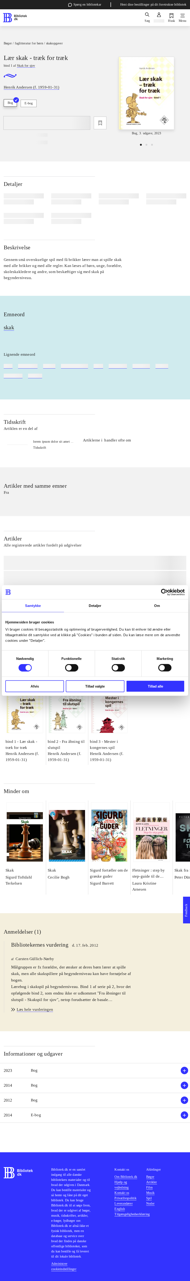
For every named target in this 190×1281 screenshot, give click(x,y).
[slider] (146, 96)
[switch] (71, 667)
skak (9, 327)
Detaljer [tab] (95, 605)
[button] (95, 1070)
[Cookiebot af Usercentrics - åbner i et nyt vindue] (164, 592)
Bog (10, 103)
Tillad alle (155, 686)
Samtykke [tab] (33, 605)
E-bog (29, 103)
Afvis (35, 686)
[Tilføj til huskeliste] (100, 122)
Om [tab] (157, 605)
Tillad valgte (95, 686)
